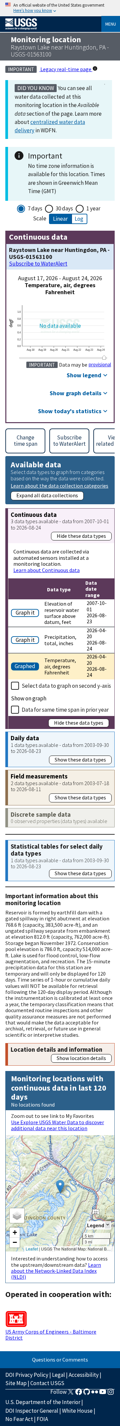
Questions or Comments (60, 1359)
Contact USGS (47, 1383)
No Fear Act (19, 1419)
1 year (93, 208)
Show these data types (80, 759)
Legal (58, 1374)
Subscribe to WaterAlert (38, 264)
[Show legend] (107, 1225)
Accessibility (84, 1374)
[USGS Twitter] (71, 1393)
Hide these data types (81, 536)
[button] (60, 1186)
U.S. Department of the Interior (42, 1402)
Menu (110, 24)
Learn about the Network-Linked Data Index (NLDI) (56, 1270)
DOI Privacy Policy (26, 1374)
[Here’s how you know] (60, 8)
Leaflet (32, 1248)
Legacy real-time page (65, 69)
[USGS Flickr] (95, 1393)
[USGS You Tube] (103, 1393)
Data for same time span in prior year (65, 709)
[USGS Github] (87, 1393)
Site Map (16, 1383)
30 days (64, 208)
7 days (35, 208)
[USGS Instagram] (111, 1393)
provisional (100, 365)
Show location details (81, 1058)
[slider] (104, 357)
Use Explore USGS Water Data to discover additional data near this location (57, 1125)
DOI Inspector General (31, 1410)
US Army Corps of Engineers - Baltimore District (50, 1334)
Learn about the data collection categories (59, 485)
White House (77, 1410)
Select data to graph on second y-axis (66, 685)
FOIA (42, 1419)
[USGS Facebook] (79, 1393)
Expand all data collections (47, 495)
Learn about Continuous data (46, 570)
